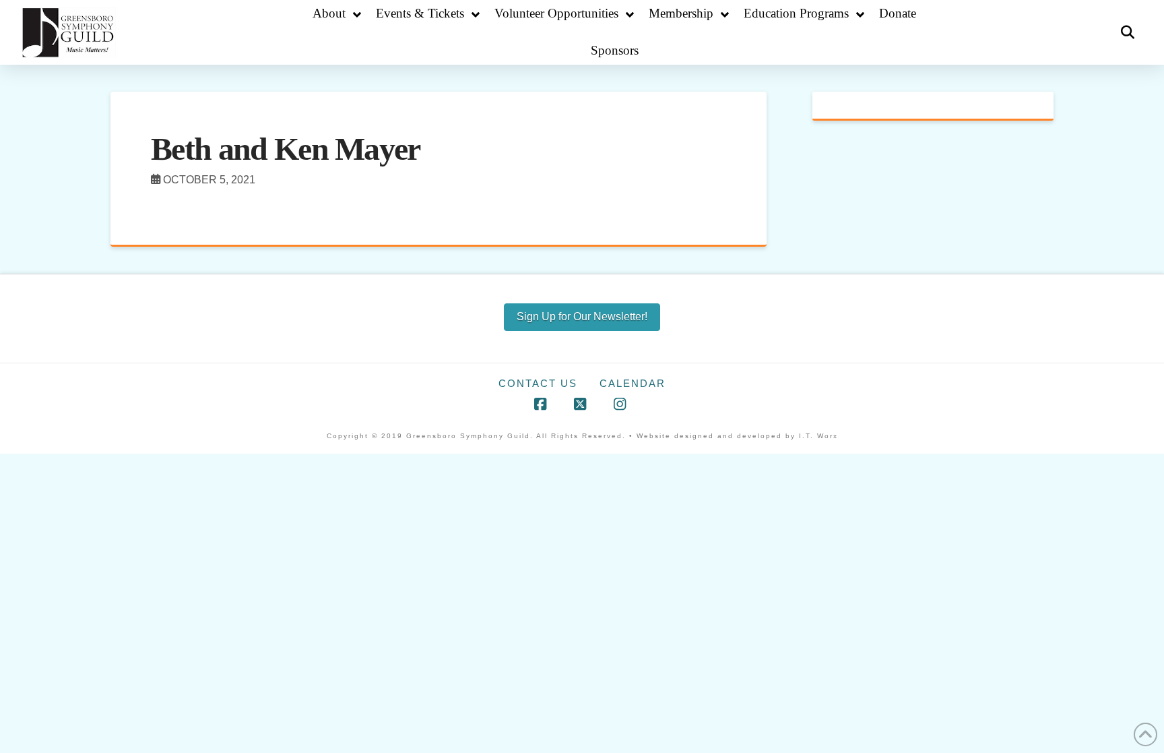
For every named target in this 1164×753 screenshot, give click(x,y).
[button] (1127, 32)
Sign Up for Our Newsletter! (582, 316)
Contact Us (537, 383)
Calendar (633, 383)
